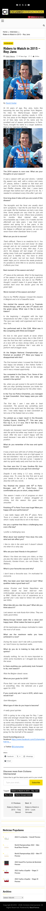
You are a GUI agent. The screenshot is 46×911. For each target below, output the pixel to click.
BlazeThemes (34, 907)
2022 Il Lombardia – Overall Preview (27, 837)
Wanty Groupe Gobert (23, 795)
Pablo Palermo (10, 56)
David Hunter (11, 103)
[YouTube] (28, 5)
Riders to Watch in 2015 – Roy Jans (25, 791)
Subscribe (36, 782)
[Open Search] (44, 25)
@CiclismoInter (18, 747)
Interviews (8, 43)
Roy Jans (8, 795)
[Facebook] (17, 5)
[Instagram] (20, 5)
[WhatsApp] (25, 5)
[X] (22, 5)
